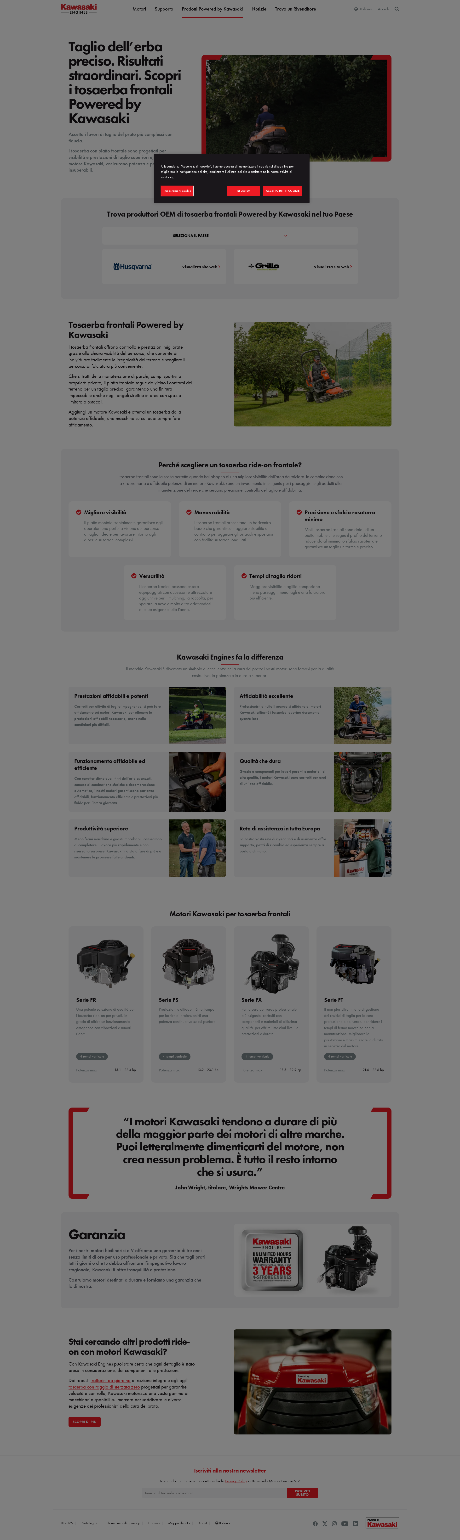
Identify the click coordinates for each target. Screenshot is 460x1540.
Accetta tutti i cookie (283, 191)
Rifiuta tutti (244, 190)
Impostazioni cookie (177, 191)
